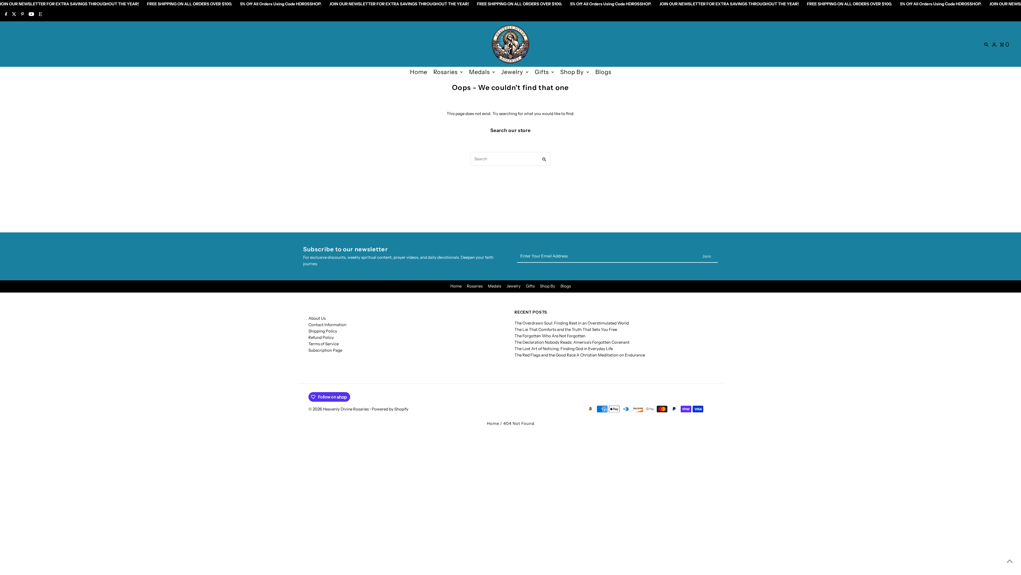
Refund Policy (321, 337)
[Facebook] (5, 14)
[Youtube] (30, 14)
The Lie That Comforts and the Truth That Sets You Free (565, 329)
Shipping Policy (322, 331)
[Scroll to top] (1010, 561)
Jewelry (512, 72)
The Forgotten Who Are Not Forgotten (549, 335)
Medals (479, 72)
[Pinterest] (22, 14)
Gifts (542, 72)
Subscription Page (325, 350)
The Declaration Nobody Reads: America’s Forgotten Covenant (572, 342)
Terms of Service (323, 343)
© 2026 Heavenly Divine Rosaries (339, 409)
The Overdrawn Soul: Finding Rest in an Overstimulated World (571, 323)
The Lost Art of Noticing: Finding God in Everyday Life (563, 348)
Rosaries (445, 72)
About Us (317, 318)
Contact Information (327, 324)
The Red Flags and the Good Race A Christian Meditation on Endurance (579, 355)
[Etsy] (39, 14)
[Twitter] (13, 14)
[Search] (986, 44)
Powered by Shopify (390, 409)
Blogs (603, 72)
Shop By (572, 72)
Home (418, 72)
